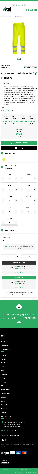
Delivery (20, 148)
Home (2, 17)
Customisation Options (20, 143)
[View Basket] (31, 10)
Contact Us (4, 346)
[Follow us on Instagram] (6, 440)
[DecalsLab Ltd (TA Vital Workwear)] (13, 10)
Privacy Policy (8, 444)
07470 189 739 (14, 435)
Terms (2, 444)
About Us (4, 342)
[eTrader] (19, 462)
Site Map (3, 446)
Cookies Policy (15, 444)
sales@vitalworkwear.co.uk (17, 431)
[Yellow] (3, 159)
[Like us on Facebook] (3, 440)
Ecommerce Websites (19, 472)
